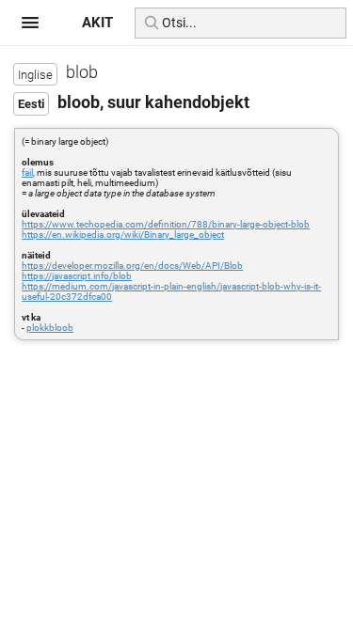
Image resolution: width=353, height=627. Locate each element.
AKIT (97, 22)
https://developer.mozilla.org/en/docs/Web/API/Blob (132, 265)
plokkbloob (49, 327)
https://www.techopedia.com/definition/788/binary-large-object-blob (166, 224)
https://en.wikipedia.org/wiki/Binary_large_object (123, 234)
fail (27, 172)
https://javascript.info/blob (77, 276)
